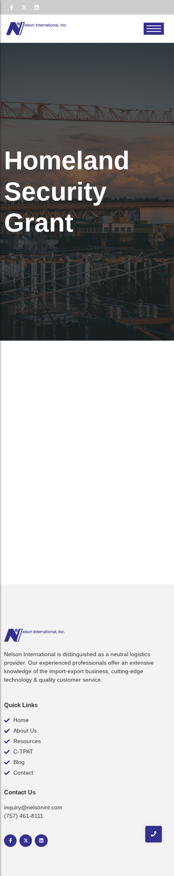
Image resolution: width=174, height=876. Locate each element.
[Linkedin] (36, 7)
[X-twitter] (24, 7)
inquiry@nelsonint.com (33, 807)
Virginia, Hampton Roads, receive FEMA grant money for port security (81, 477)
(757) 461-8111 (23, 816)
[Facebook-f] (11, 7)
